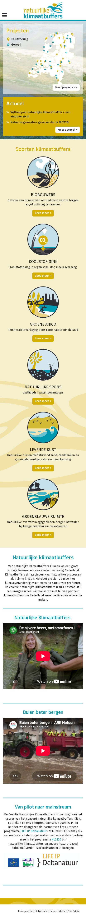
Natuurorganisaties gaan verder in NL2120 (39, 122)
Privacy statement (67, 907)
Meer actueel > (67, 129)
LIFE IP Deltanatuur (33, 831)
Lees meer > (43, 213)
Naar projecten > (66, 87)
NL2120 (56, 839)
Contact (46, 907)
